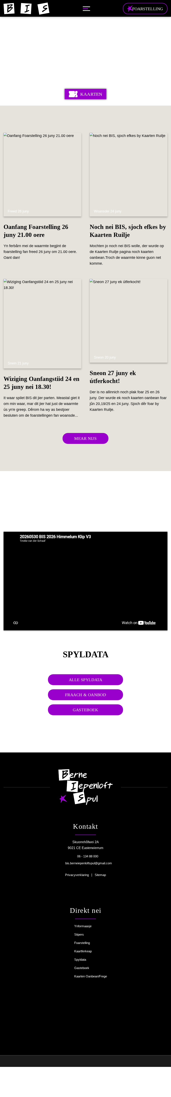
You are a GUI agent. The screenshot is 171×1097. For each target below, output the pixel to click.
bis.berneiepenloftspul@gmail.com (88, 863)
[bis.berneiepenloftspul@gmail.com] (60, 863)
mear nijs (85, 438)
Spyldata (80, 959)
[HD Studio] (66, 1062)
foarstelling (147, 8)
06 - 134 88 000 (87, 856)
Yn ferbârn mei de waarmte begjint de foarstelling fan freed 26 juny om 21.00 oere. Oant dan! (40, 234)
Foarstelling (82, 943)
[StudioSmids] (94, 1061)
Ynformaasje (83, 926)
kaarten (91, 94)
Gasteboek (85, 709)
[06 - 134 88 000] (73, 856)
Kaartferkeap (83, 951)
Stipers (79, 934)
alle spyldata (85, 679)
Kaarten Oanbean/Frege (90, 976)
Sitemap (100, 875)
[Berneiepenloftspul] (26, 9)
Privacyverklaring (77, 875)
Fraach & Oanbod (85, 694)
